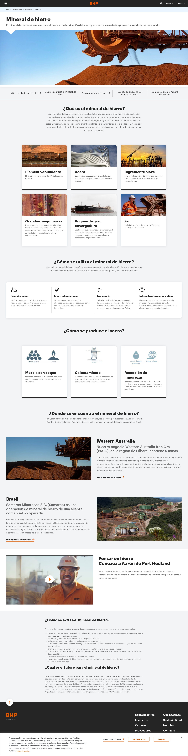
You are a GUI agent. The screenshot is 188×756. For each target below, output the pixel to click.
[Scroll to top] (9, 702)
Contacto (169, 3)
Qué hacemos (17, 9)
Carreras (140, 725)
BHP (7, 9)
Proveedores (143, 730)
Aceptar (161, 739)
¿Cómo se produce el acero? (95, 93)
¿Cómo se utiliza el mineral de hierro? (60, 93)
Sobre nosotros (144, 714)
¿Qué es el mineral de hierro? (26, 93)
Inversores (141, 720)
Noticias (168, 725)
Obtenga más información (18, 539)
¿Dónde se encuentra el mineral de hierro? (130, 93)
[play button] (49, 579)
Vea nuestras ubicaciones (109, 477)
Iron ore (38, 9)
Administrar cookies (112, 739)
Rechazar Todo (139, 739)
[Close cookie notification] (181, 737)
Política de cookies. (23, 751)
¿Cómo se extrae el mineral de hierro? (164, 93)
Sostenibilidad (172, 720)
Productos (28, 9)
